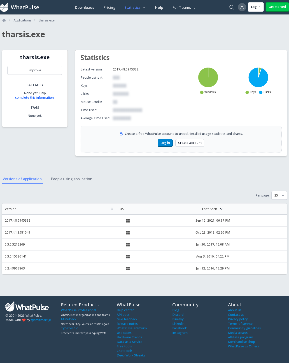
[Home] (4, 20)
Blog (175, 310)
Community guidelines (244, 328)
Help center (125, 310)
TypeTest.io (69, 328)
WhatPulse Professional (78, 310)
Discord (178, 314)
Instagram (180, 332)
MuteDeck (68, 319)
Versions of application (22, 178)
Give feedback (127, 319)
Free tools (124, 346)
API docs (123, 314)
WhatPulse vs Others (243, 346)
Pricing (109, 7)
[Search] (231, 7)
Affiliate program (240, 337)
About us (234, 310)
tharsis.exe (47, 20)
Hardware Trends (129, 337)
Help (159, 7)
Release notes (127, 323)
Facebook (179, 328)
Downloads (84, 7)
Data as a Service (129, 342)
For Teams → (184, 7)
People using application (71, 178)
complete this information (34, 97)
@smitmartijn (41, 320)
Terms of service (240, 323)
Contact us (236, 314)
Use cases (124, 332)
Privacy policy (238, 319)
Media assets (238, 332)
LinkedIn (178, 323)
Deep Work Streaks (131, 355)
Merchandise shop (241, 342)
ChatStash (124, 351)
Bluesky (178, 319)
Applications (22, 20)
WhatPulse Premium (132, 328)
